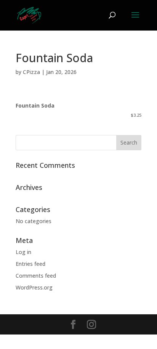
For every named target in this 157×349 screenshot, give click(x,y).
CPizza (31, 72)
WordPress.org (34, 287)
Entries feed (30, 263)
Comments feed (36, 275)
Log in (23, 252)
